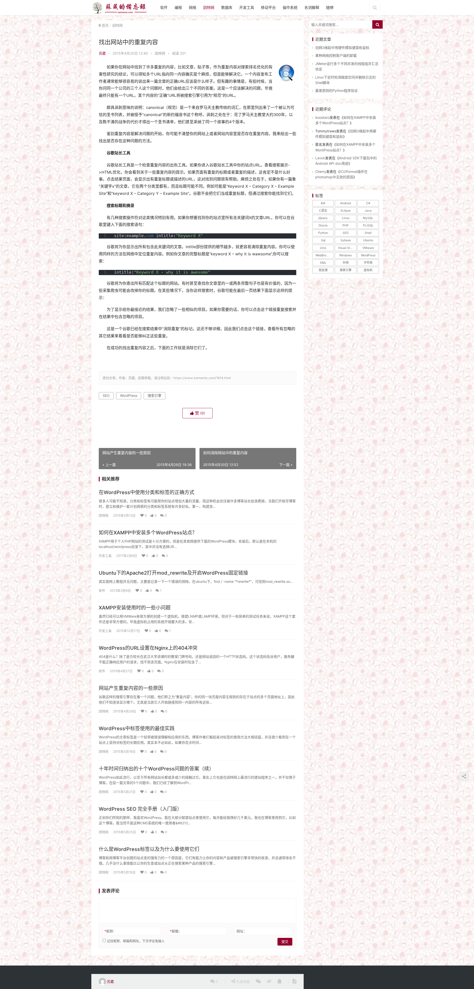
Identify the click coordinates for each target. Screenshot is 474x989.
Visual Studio (347, 248)
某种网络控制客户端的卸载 (336, 55)
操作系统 (290, 7)
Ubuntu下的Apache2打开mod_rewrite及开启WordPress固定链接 (173, 573)
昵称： (110, 931)
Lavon (320, 158)
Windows (345, 255)
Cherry (320, 171)
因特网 (208, 7)
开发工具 (246, 7)
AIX (323, 203)
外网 (346, 262)
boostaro (322, 117)
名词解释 (311, 7)
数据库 (226, 7)
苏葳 (102, 53)
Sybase (345, 240)
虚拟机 (368, 270)
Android (345, 203)
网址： (242, 931)
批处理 (323, 270)
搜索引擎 (154, 395)
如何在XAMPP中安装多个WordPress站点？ (148, 533)
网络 (192, 7)
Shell (368, 233)
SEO (106, 395)
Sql (323, 240)
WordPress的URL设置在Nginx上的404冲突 (148, 648)
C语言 (323, 210)
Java (368, 210)
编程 (178, 7)
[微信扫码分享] (258, 981)
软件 (164, 7)
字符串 (368, 262)
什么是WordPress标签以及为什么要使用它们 (149, 849)
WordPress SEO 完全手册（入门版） (140, 809)
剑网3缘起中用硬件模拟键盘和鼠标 (342, 47)
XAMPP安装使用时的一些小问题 (135, 608)
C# (368, 203)
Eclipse (346, 210)
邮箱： (176, 931)
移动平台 (268, 7)
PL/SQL (368, 225)
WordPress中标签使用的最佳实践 (137, 728)
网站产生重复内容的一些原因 (131, 688)
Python (323, 233)
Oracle (323, 225)
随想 (330, 7)
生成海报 (242, 981)
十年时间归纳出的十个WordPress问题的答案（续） (156, 769)
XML (323, 262)
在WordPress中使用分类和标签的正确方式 (146, 492)
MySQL (368, 218)
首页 (105, 25)
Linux (345, 218)
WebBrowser (324, 255)
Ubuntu (368, 240)
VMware (368, 248)
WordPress (128, 395)
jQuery (323, 218)
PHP (345, 225)
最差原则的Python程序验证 (336, 90)
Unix (323, 248)
